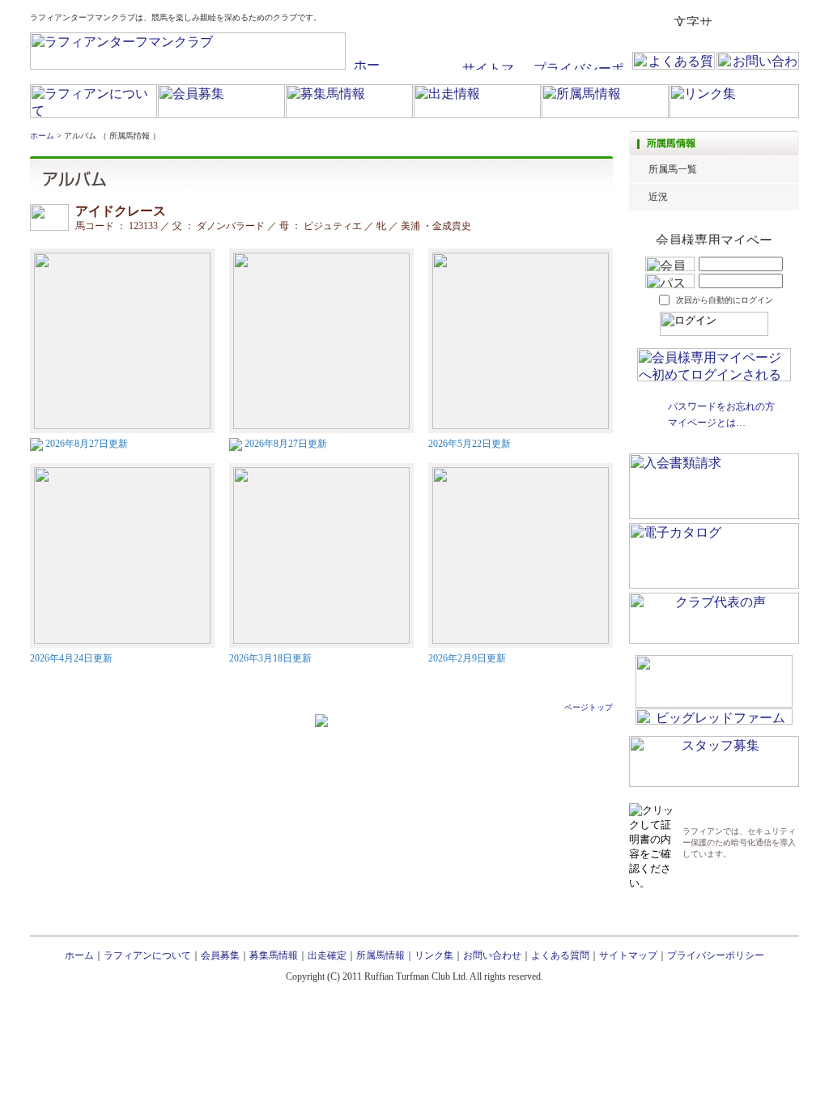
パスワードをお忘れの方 (721, 406)
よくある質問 (560, 955)
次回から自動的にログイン (724, 300)
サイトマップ (628, 955)
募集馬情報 (273, 955)
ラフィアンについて (147, 955)
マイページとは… (707, 422)
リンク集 (433, 955)
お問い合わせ (492, 955)
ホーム (42, 135)
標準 (729, 20)
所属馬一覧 (672, 169)
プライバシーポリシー (715, 955)
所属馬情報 (380, 955)
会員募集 (220, 955)
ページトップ (588, 707)
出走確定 (327, 955)
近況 (658, 196)
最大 (786, 20)
